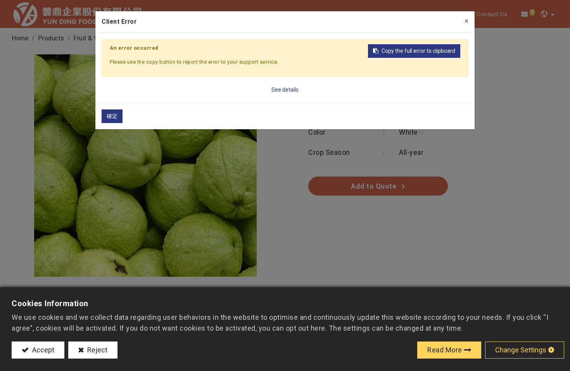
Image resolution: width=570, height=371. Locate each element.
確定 (112, 116)
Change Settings (520, 350)
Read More (444, 350)
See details (285, 90)
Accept (42, 350)
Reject (96, 350)
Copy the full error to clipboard (418, 51)
